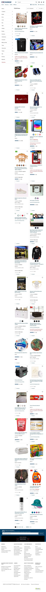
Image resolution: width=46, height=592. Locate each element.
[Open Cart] (43, 2)
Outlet (11, 4)
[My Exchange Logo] (8, 2)
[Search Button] (36, 2)
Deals (3, 4)
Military (14, 4)
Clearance (7, 4)
